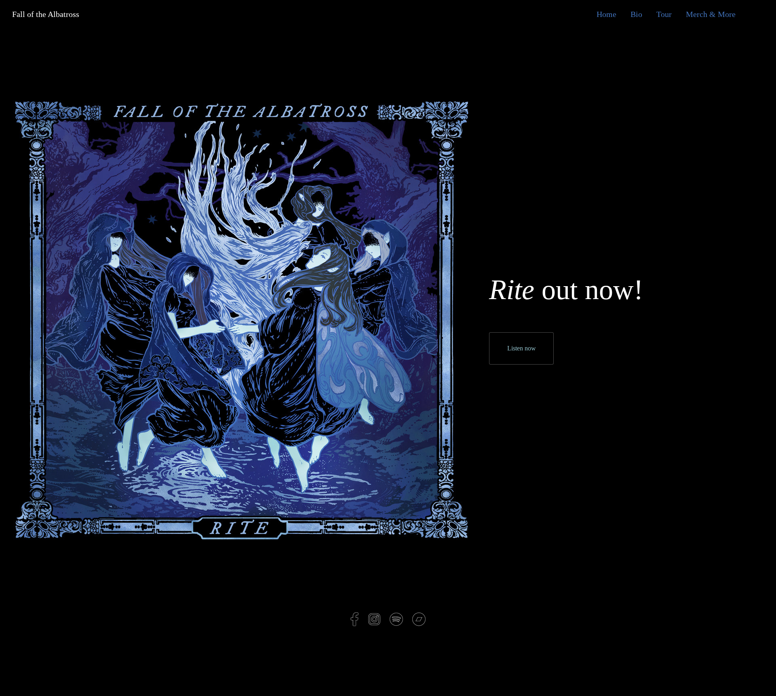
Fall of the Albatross (39, 14)
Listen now (521, 348)
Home (606, 14)
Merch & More (711, 14)
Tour (664, 14)
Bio (636, 14)
